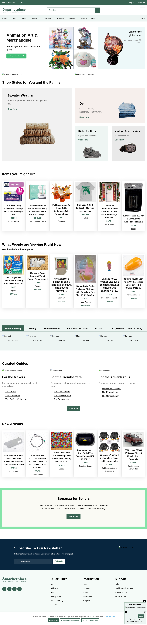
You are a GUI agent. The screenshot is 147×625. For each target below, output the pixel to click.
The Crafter (10, 391)
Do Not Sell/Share (90, 620)
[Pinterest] (14, 589)
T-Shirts (85, 218)
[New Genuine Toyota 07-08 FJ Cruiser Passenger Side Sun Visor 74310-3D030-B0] (13, 454)
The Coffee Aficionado (15, 399)
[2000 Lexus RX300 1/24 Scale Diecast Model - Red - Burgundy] (133, 454)
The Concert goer (110, 396)
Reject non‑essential (70, 620)
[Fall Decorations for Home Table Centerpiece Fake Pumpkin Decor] (61, 206)
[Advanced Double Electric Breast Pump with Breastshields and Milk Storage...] (37, 206)
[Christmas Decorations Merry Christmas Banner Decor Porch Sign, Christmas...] (109, 206)
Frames (37, 286)
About (53, 584)
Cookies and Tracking (124, 588)
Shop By (142, 18)
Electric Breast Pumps (37, 221)
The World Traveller (111, 388)
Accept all (53, 620)
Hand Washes (85, 302)
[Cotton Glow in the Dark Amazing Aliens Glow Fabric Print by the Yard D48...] (61, 454)
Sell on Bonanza (8, 3)
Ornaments (109, 224)
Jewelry (72, 18)
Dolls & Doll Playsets (109, 298)
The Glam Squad (62, 391)
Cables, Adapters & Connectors (109, 469)
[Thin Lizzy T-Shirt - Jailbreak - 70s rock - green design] (85, 206)
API (52, 592)
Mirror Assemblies (133, 295)
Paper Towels (13, 221)
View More (73, 408)
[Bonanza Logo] (14, 10)
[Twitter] (9, 589)
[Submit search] (97, 10)
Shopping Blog (56, 600)
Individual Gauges (37, 474)
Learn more (109, 616)
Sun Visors (13, 471)
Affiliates (54, 588)
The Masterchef (12, 395)
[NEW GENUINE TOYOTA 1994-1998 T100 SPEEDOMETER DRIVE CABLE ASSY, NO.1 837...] (37, 454)
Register (141, 3)
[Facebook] (4, 589)
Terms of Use (120, 596)
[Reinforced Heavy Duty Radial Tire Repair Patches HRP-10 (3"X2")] (85, 454)
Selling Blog (55, 596)
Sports (13, 290)
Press (85, 592)
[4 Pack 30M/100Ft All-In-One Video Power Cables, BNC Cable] (109, 454)
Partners (86, 588)
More (93, 18)
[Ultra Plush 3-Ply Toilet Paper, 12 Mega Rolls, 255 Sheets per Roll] (13, 206)
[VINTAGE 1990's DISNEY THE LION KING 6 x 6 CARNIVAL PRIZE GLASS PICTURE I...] (61, 281)
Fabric (61, 469)
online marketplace (61, 505)
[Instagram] (19, 589)
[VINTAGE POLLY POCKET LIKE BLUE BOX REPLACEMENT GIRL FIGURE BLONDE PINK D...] (109, 281)
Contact (53, 605)
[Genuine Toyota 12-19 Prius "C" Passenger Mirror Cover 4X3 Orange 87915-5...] (133, 281)
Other (133, 229)
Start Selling (73, 517)
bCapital (86, 600)
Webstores (87, 596)
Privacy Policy (121, 592)
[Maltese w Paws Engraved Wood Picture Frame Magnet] (37, 281)
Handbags (60, 18)
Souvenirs (61, 298)
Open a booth (85, 508)
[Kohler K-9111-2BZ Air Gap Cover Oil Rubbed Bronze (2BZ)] (133, 206)
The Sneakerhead (62, 395)
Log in (131, 3)
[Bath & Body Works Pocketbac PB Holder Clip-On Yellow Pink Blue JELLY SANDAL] (85, 281)
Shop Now (12, 109)
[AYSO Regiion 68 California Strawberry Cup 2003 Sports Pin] (13, 281)
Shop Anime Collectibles (17, 56)
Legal (85, 584)
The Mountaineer (110, 392)
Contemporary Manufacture (133, 467)
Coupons (84, 18)
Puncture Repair (85, 466)
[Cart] (142, 10)
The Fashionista (61, 399)
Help (22, 3)
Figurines (61, 221)
